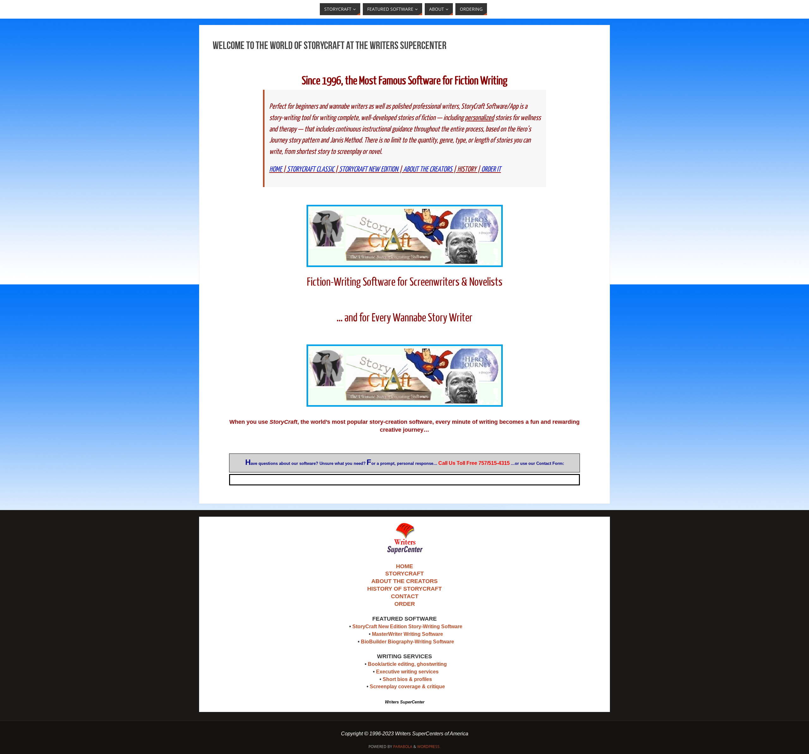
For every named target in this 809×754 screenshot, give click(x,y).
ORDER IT (491, 169)
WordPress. (429, 746)
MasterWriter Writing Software (407, 634)
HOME (275, 169)
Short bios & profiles (407, 679)
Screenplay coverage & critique (407, 686)
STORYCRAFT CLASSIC (310, 169)
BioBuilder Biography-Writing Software (407, 641)
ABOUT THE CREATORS (427, 169)
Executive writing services (407, 671)
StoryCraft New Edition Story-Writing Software (407, 626)
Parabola (402, 746)
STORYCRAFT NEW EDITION (368, 169)
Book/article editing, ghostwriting (407, 664)
